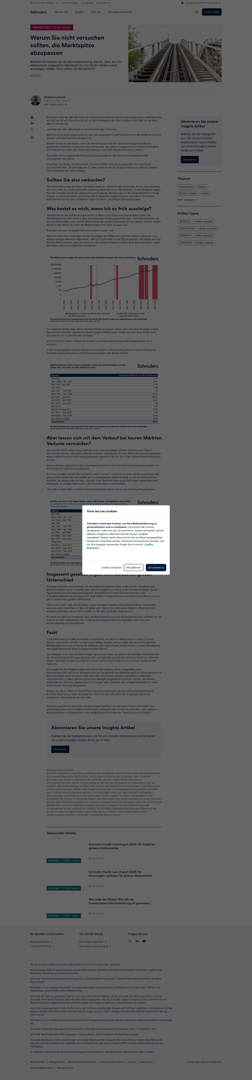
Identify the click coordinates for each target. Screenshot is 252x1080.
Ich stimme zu (156, 567)
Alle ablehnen (133, 567)
